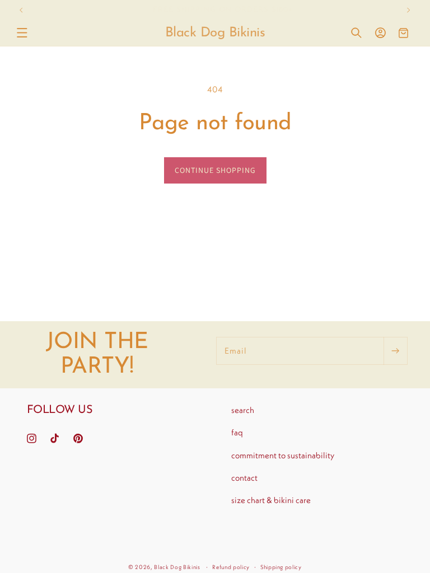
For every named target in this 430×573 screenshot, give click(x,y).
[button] (22, 33)
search (242, 410)
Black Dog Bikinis (177, 567)
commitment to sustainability (282, 455)
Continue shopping (215, 170)
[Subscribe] (395, 351)
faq (237, 432)
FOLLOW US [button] (60, 410)
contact (244, 477)
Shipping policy (281, 567)
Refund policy (231, 567)
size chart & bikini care (271, 500)
